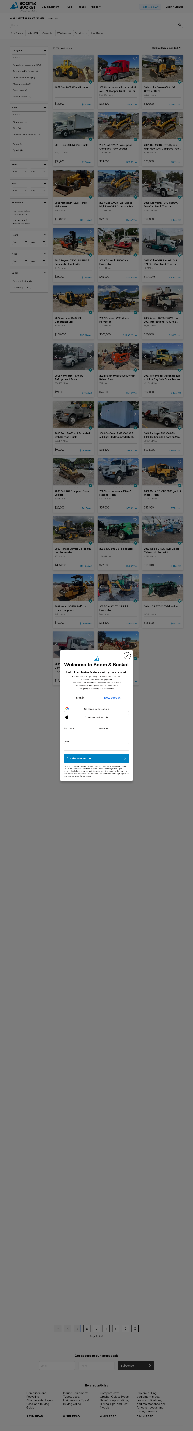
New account (113, 697)
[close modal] (127, 655)
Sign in (80, 697)
